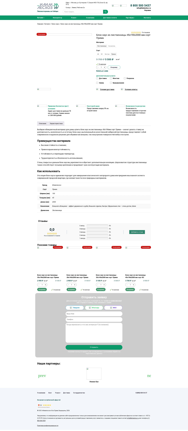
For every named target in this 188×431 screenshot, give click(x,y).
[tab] (42, 123)
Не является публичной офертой (48, 400)
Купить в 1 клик (102, 71)
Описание (42, 123)
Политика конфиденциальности (47, 425)
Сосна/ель (111, 46)
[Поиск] (105, 12)
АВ (98, 54)
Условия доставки (107, 89)
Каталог (47, 24)
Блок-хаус (55, 24)
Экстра (107, 54)
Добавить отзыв (137, 232)
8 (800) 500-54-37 (141, 393)
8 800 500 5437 (140, 5)
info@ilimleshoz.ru (144, 8)
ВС (102, 54)
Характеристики (56, 123)
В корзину (114, 67)
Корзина (147, 10)
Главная (40, 24)
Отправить (94, 347)
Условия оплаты (131, 89)
